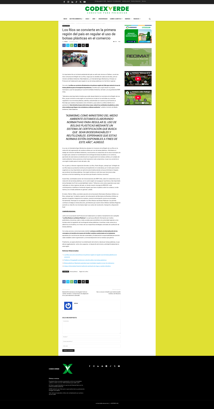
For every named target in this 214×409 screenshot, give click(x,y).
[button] (150, 19)
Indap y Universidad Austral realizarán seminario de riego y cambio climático (87, 266)
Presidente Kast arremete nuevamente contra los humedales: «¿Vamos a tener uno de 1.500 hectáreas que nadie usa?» (65, 381)
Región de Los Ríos (83, 271)
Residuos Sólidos (70, 23)
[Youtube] (84, 2)
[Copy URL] (87, 45)
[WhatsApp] (71, 45)
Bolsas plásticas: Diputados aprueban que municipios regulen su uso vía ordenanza (89, 263)
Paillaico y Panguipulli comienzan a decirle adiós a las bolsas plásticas (85, 260)
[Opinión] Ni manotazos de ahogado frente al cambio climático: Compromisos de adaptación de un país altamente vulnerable (75, 293)
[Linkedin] (72, 2)
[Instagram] (68, 2)
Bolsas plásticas (73, 271)
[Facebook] (64, 2)
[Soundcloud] (102, 366)
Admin (66, 41)
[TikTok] (76, 2)
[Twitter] (80, 2)
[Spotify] (106, 366)
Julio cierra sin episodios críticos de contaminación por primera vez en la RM (66, 393)
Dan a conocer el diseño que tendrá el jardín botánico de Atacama (109, 292)
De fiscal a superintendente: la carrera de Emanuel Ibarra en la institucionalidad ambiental (66, 385)
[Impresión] (83, 45)
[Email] (79, 45)
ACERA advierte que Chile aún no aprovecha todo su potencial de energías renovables (66, 389)
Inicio (63, 23)
